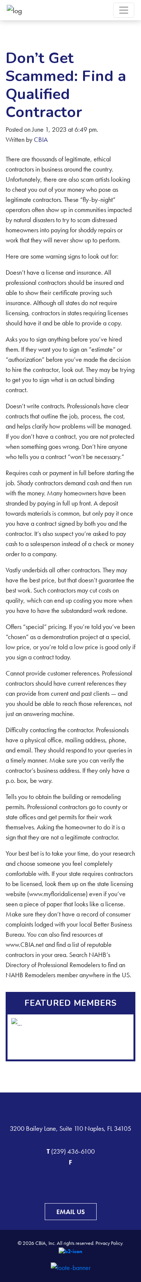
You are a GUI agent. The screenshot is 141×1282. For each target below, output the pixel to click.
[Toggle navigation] (123, 10)
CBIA (41, 139)
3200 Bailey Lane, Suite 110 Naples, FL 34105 (70, 1128)
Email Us (70, 1211)
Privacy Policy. (109, 1243)
